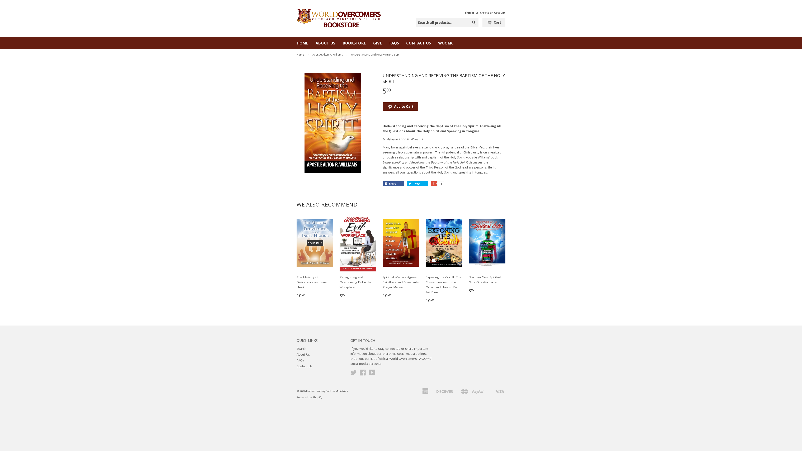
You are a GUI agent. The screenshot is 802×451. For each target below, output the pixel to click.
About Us (325, 43)
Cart (497, 22)
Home (302, 43)
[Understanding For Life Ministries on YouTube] (372, 374)
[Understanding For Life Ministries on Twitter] (353, 374)
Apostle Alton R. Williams (327, 54)
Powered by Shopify (309, 397)
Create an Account (492, 12)
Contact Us (418, 43)
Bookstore (354, 43)
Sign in (469, 12)
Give (377, 43)
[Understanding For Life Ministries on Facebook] (363, 374)
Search (301, 348)
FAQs (394, 43)
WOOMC (446, 43)
